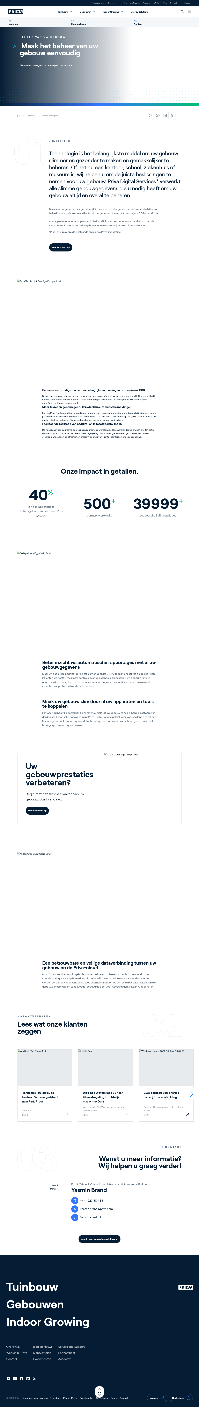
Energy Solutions (139, 12)
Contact (138, 24)
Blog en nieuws (42, 1346)
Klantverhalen (78, 24)
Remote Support (119, 1398)
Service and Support (71, 1346)
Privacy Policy (70, 1398)
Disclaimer (55, 1398)
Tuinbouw (63, 12)
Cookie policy (87, 1398)
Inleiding (13, 24)
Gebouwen (86, 12)
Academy (64, 1359)
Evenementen (42, 1359)
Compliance (102, 1398)
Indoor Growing (111, 12)
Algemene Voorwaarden (35, 1398)
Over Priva (13, 1346)
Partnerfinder (66, 1352)
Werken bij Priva (16, 1352)
